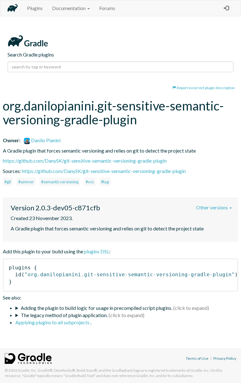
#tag (105, 181)
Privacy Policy (224, 358)
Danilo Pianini (45, 140)
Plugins (35, 8)
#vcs (90, 181)
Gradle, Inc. (27, 370)
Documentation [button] (69, 8)
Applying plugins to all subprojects (52, 322)
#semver (26, 181)
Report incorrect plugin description (205, 87)
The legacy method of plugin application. (64, 315)
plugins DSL (96, 251)
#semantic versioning (59, 181)
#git (7, 181)
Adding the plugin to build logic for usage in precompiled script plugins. (96, 308)
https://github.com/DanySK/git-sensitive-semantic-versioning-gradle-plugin (85, 161)
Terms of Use (197, 358)
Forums (107, 8)
